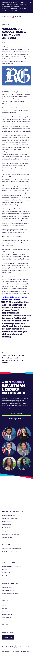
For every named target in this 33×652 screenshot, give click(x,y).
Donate (4, 629)
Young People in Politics (10, 593)
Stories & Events (9, 562)
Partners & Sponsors (8, 614)
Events (4, 569)
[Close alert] (30, 6)
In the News (6, 572)
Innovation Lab (7, 524)
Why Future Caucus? (8, 515)
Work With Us (6, 617)
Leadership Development (10, 518)
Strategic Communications (10, 534)
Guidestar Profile (7, 632)
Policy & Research (10, 583)
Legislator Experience (12, 511)
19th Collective (7, 528)
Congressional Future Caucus (11, 548)
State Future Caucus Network (11, 552)
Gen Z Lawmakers (7, 555)
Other (5, 625)
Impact (4, 605)
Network (6, 544)
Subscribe (8, 637)
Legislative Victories (8, 590)
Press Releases (7, 576)
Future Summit (7, 521)
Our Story (5, 608)
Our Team (5, 611)
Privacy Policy (15, 651)
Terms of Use (25, 651)
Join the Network (7, 537)
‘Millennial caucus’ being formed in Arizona (14, 298)
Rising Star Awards (8, 531)
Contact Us (5, 651)
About (5, 601)
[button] (29, 17)
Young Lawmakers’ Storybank (11, 566)
